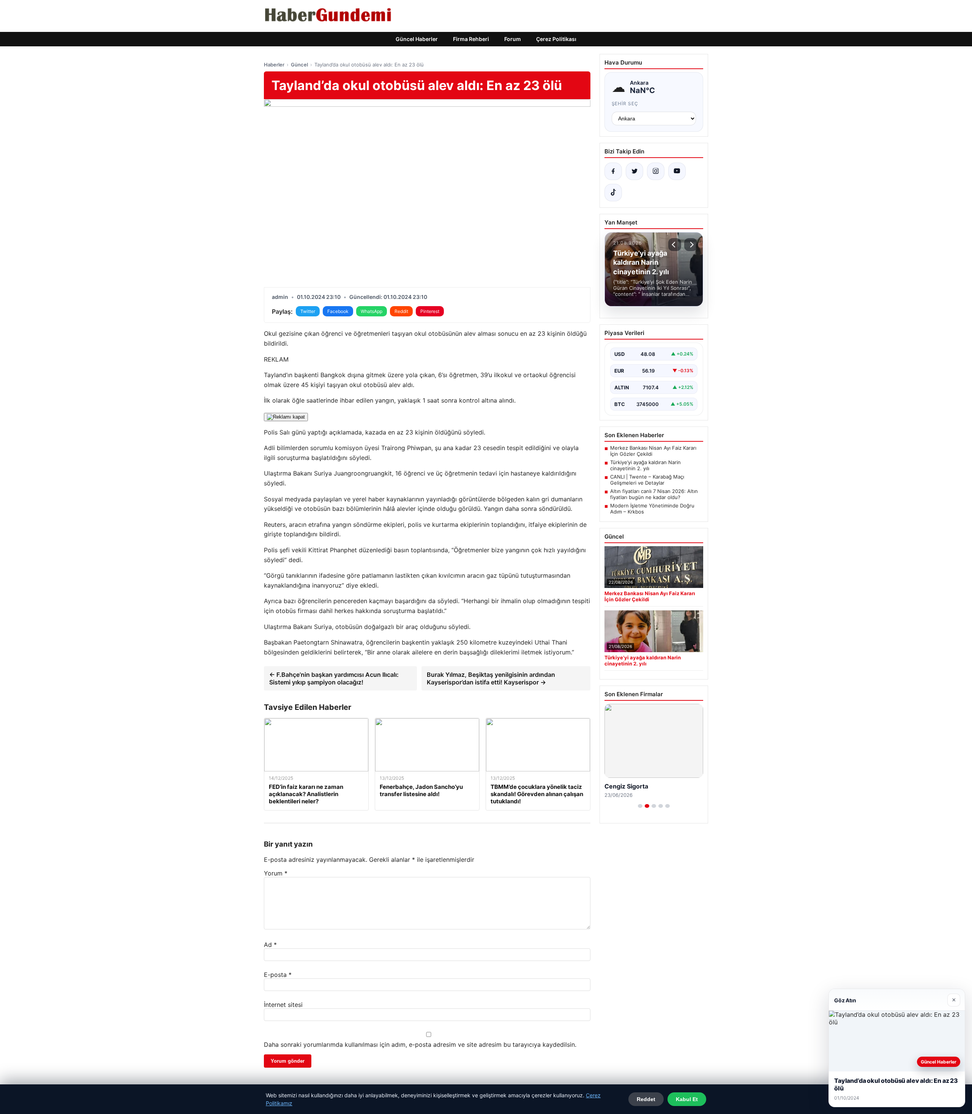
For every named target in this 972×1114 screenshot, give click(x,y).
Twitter (307, 311)
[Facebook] (613, 171)
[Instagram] (655, 171)
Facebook (338, 311)
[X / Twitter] (634, 171)
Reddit (401, 311)
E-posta (278, 974)
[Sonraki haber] (690, 244)
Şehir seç (625, 103)
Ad (270, 944)
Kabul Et (687, 1099)
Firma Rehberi (471, 39)
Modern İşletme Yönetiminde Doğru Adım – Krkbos (652, 508)
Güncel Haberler (417, 39)
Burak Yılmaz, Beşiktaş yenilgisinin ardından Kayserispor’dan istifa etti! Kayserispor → (491, 678)
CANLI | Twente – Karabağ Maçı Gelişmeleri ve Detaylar (647, 480)
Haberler (274, 65)
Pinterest (429, 311)
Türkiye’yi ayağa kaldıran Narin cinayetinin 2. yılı (645, 465)
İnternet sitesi (283, 1004)
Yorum (275, 873)
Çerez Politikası (556, 39)
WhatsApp (371, 311)
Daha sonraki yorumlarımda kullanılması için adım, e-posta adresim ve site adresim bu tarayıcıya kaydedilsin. (420, 1044)
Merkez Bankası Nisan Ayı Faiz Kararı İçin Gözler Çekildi (653, 451)
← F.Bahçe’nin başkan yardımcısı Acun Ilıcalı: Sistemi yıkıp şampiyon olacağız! (334, 678)
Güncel (299, 65)
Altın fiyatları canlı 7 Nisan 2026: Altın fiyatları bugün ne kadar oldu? (654, 494)
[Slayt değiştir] (640, 806)
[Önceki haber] (674, 244)
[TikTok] (613, 192)
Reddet (646, 1099)
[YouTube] (677, 171)
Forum (512, 39)
